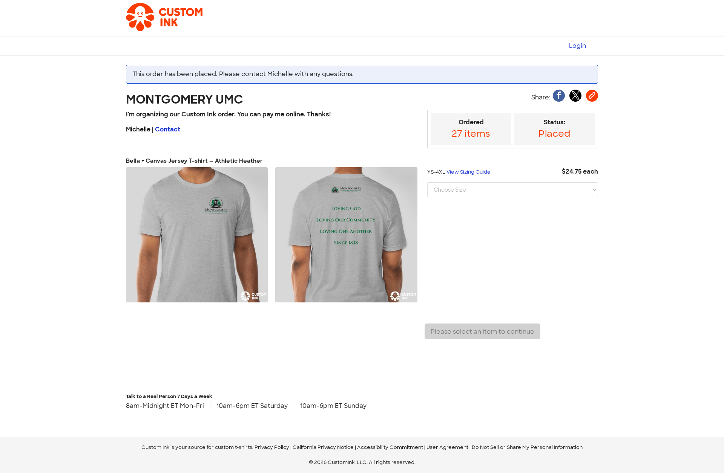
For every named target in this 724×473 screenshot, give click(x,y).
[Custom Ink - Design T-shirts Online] (152, 13)
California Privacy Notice (323, 447)
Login (577, 46)
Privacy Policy (272, 447)
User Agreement (447, 447)
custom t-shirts (233, 447)
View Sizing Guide (468, 172)
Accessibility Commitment (390, 447)
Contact (167, 129)
